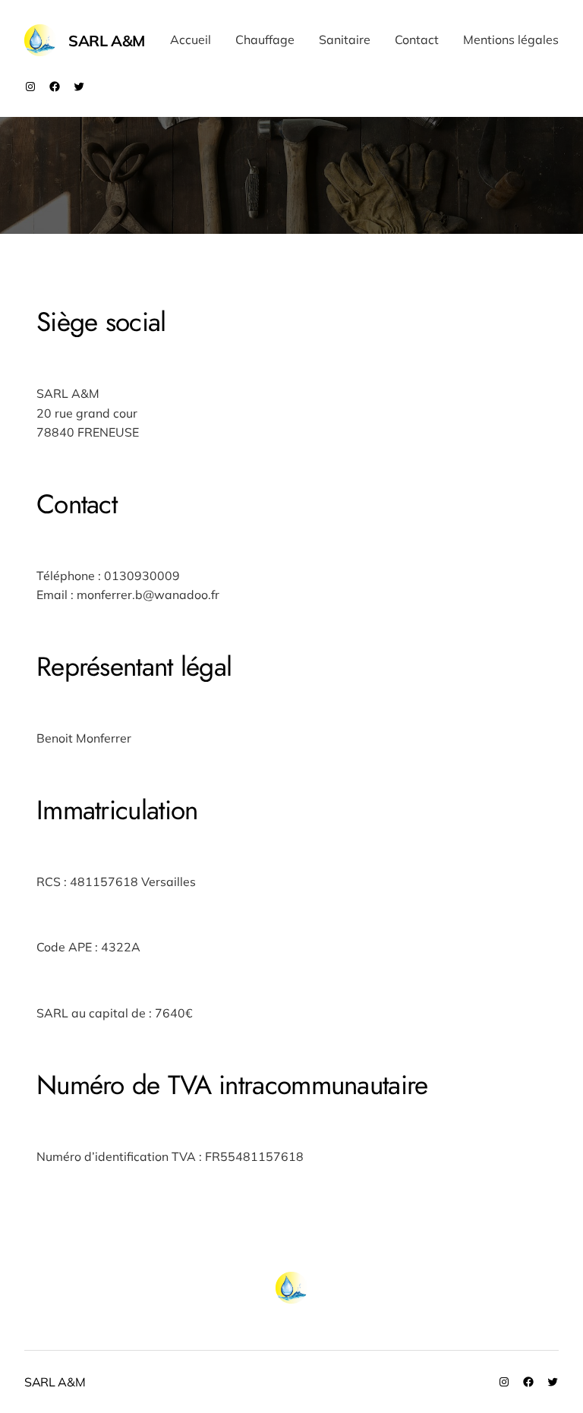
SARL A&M (106, 40)
